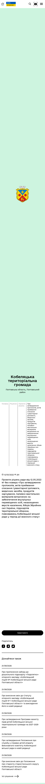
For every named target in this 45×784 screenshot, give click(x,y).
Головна (5, 404)
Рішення (13, 404)
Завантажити (22, 633)
